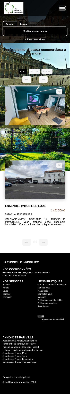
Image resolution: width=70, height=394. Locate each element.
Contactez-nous (45, 294)
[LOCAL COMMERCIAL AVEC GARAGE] (35, 105)
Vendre (6, 288)
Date (22, 71)
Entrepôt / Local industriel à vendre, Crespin (23, 350)
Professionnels (16, 59)
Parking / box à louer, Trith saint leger (20, 362)
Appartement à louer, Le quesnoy (18, 359)
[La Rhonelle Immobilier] (16, 7)
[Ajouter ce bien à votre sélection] (59, 91)
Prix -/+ (34, 71)
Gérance (7, 294)
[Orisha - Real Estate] (44, 311)
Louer (5, 291)
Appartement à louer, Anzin (15, 356)
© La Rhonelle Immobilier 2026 (19, 382)
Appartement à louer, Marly (15, 353)
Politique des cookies (47, 303)
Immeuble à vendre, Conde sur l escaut (21, 347)
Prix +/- (47, 71)
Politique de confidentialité (50, 300)
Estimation (7, 297)
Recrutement (43, 306)
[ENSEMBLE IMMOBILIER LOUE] (35, 179)
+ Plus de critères (35, 39)
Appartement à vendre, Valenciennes (20, 341)
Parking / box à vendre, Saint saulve (19, 344)
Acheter (6, 285)
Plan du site (43, 291)
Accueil (5, 59)
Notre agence (44, 288)
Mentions (42, 297)
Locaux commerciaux (32, 59)
